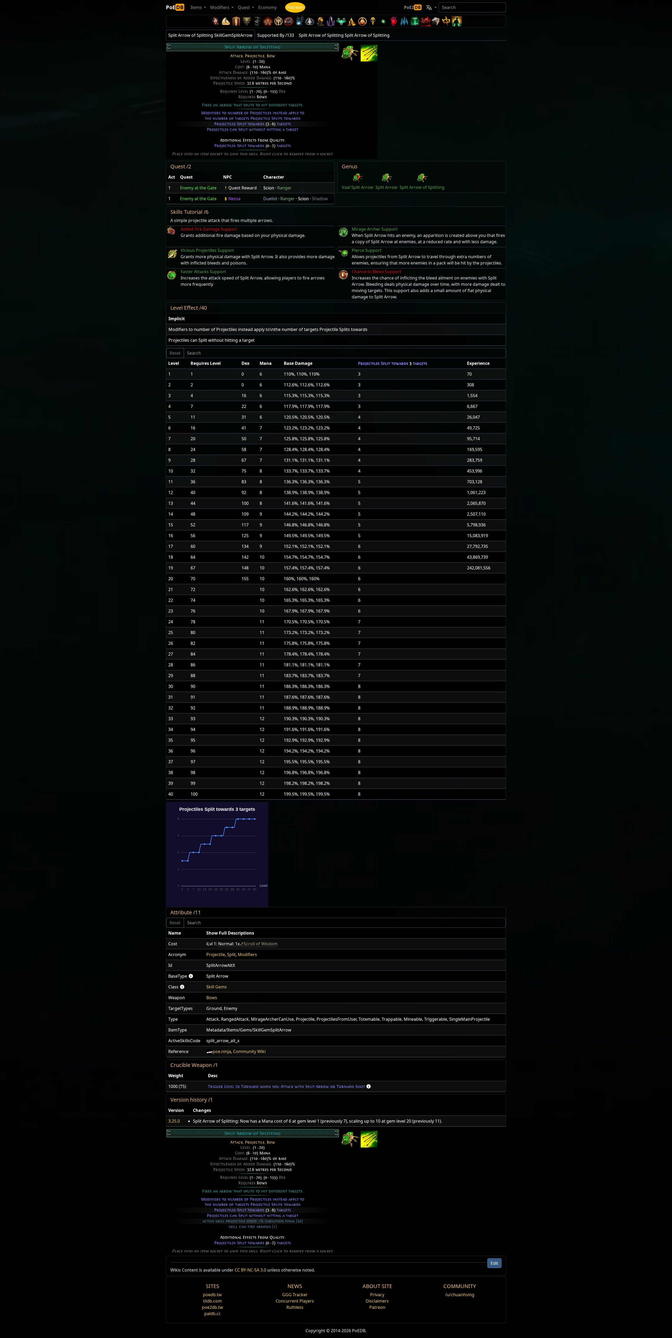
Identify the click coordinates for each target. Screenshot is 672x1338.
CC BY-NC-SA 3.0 (250, 1270)
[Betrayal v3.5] (341, 21)
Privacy (377, 1295)
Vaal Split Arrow (357, 187)
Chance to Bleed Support (376, 271)
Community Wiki (249, 1051)
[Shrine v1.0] (446, 21)
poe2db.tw (212, 1307)
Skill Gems (216, 987)
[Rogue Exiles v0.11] (457, 21)
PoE (174, 7)
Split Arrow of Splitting (422, 187)
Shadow (320, 198)
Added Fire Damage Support (209, 229)
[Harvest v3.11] (299, 21)
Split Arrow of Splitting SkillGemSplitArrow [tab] (210, 35)
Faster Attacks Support (203, 271)
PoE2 (412, 7)
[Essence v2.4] (404, 21)
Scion (268, 188)
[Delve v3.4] (351, 21)
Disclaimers (377, 1301)
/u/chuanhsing (459, 1295)
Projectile (255, 56)
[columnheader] (172, 177)
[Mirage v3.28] (215, 21)
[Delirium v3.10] (309, 21)
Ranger (284, 188)
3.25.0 (174, 1121)
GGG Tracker (295, 1295)
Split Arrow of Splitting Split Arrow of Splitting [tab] (344, 35)
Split (231, 954)
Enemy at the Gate (198, 188)
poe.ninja (222, 1051)
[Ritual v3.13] (278, 21)
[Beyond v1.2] (425, 21)
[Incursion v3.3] (362, 21)
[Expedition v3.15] (257, 21)
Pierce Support (366, 250)
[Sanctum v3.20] (236, 21)
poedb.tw (212, 1295)
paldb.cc (212, 1313)
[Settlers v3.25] (225, 21)
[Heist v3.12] (289, 21)
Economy (267, 7)
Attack (236, 56)
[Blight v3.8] (320, 21)
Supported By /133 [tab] (275, 35)
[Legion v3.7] (331, 21)
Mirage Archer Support (375, 229)
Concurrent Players (295, 1301)
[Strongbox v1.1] (435, 21)
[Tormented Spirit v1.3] (415, 21)
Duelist (270, 198)
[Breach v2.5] (393, 21)
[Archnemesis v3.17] (247, 21)
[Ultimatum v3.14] (267, 21)
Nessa (234, 198)
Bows (262, 97)
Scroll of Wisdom (260, 944)
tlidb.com (212, 1301)
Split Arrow (386, 187)
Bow (271, 56)
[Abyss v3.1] (383, 21)
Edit (494, 1263)
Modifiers (247, 954)
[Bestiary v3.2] (373, 21)
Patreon (295, 7)
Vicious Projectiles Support (207, 250)
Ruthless (294, 1307)
